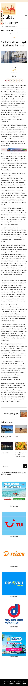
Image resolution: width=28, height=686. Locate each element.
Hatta (16, 436)
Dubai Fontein (4, 452)
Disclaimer (11, 683)
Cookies (4, 683)
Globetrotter (14, 72)
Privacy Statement (19, 682)
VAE (14, 37)
